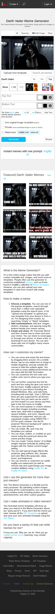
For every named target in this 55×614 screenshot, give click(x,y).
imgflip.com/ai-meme (14, 535)
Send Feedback (40, 576)
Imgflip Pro (39, 468)
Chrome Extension (45, 584)
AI (28, 112)
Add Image (40, 33)
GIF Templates (30, 513)
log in (12, 112)
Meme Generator (40, 556)
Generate (14, 139)
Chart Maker (8, 566)
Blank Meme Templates (19, 561)
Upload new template (15, 73)
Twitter (17, 584)
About (9, 571)
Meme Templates (41, 284)
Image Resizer (45, 566)
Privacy (18, 571)
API (35, 571)
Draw (50, 33)
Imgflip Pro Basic (19, 470)
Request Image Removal (19, 576)
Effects (38, 112)
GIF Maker (9, 518)
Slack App (44, 571)
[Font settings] (50, 97)
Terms (27, 571)
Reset (49, 139)
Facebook (6, 584)
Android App (28, 584)
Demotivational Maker (26, 566)
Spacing (24, 33)
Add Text (48, 112)
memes (29, 282)
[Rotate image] (17, 33)
